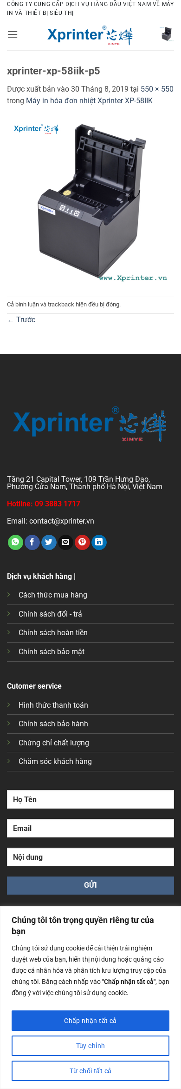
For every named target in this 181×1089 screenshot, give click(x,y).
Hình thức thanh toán (53, 705)
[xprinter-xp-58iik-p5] (90, 201)
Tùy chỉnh (90, 1045)
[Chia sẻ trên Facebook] (32, 543)
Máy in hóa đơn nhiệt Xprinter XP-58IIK (89, 100)
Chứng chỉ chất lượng (54, 742)
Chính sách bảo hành (53, 723)
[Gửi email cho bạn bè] (65, 543)
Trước (21, 319)
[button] (12, 34)
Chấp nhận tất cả (90, 1020)
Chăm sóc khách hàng (55, 761)
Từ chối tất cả (91, 1071)
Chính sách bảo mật (51, 651)
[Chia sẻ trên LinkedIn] (99, 543)
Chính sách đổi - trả (50, 614)
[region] (90, 997)
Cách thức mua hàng (53, 595)
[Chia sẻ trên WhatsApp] (15, 543)
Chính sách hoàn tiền (53, 632)
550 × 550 (157, 89)
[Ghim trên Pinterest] (82, 543)
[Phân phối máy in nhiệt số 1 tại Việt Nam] (90, 34)
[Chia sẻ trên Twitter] (49, 543)
